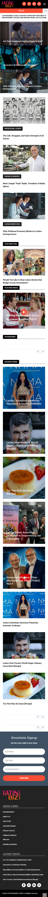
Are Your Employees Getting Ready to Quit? (17, 860)
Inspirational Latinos (13, 128)
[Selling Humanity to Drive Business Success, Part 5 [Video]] (24, 312)
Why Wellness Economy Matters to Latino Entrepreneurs (21, 870)
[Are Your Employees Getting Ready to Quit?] (24, 33)
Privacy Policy (9, 831)
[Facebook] (24, 4)
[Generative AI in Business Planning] (24, 57)
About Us (6, 816)
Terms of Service (9, 835)
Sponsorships (8, 812)
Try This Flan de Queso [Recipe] (17, 703)
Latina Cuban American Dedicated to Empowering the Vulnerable (23, 535)
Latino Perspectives (12, 224)
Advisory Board (9, 826)
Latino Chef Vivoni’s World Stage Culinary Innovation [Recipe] (22, 445)
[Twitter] (29, 4)
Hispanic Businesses (12, 176)
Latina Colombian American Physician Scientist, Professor (23, 402)
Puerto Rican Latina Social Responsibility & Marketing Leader (23, 874)
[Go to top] (45, 895)
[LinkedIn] (34, 4)
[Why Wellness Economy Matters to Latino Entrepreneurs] (24, 81)
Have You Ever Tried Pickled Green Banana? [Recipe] (20, 879)
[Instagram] (39, 4)
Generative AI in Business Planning (14, 865)
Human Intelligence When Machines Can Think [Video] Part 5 (23, 580)
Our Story (7, 821)
